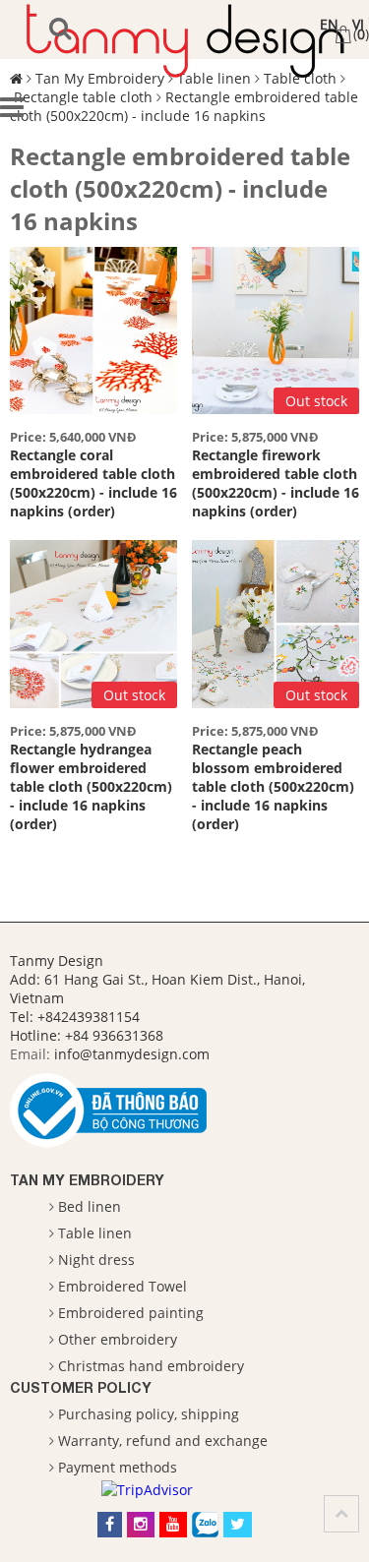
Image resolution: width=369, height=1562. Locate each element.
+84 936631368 (114, 1035)
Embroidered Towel (122, 1286)
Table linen (95, 1233)
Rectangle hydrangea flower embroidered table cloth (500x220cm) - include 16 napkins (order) (91, 786)
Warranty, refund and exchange (163, 1440)
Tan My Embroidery (87, 1180)
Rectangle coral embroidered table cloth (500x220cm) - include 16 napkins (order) (93, 483)
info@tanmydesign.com (132, 1054)
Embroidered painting (131, 1312)
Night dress (96, 1259)
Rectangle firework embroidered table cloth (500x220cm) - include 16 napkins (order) (275, 483)
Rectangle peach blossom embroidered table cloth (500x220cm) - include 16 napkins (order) (273, 786)
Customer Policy (81, 1387)
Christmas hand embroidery (151, 1365)
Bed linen (89, 1206)
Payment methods (117, 1467)
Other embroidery (117, 1339)
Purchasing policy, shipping (148, 1414)
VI (358, 24)
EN (329, 24)
